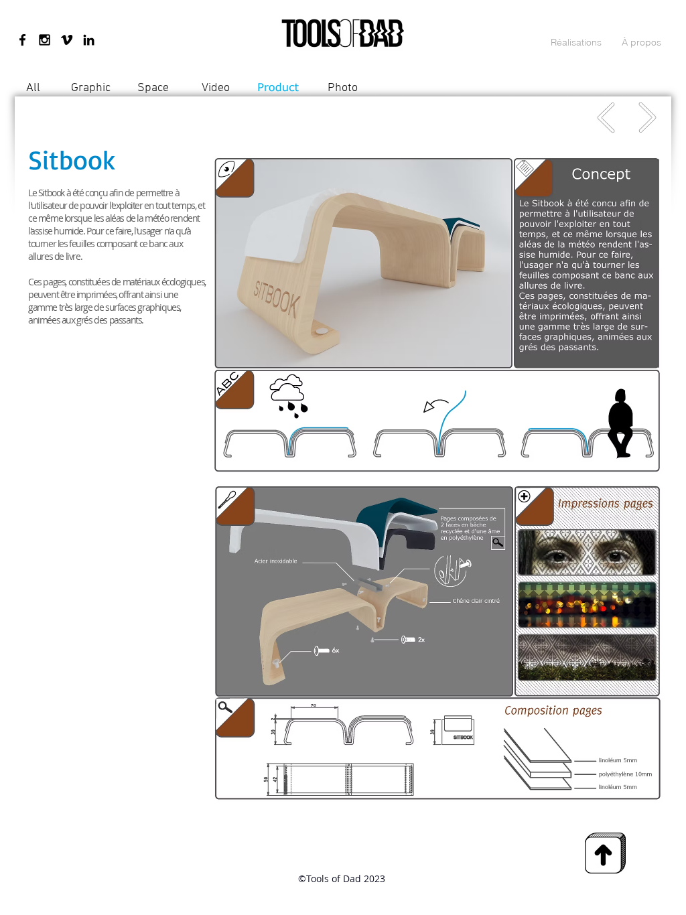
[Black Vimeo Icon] (66, 40)
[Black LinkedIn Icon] (88, 40)
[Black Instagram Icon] (44, 40)
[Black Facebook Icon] (22, 40)
